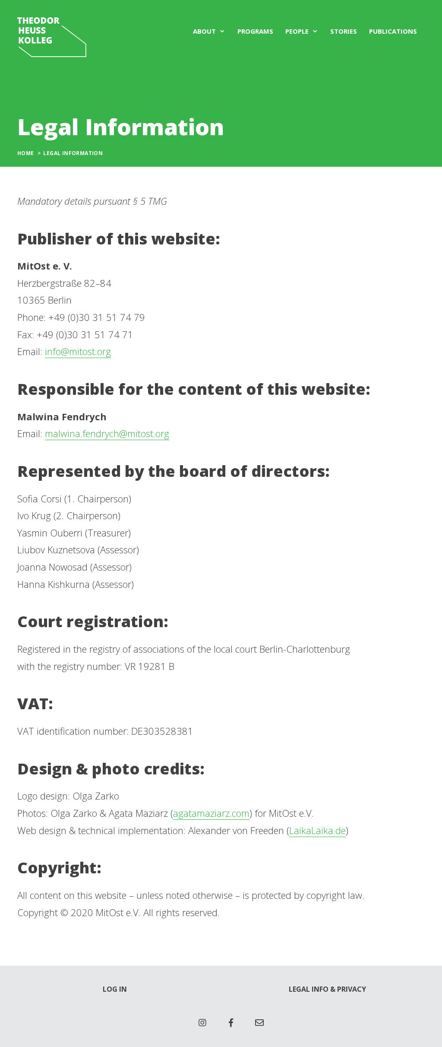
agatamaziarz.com (211, 812)
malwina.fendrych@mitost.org (107, 433)
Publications (393, 31)
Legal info (308, 989)
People (297, 31)
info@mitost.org (78, 351)
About (204, 31)
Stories (343, 31)
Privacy (351, 989)
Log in (115, 989)
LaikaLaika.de (317, 830)
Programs (255, 31)
